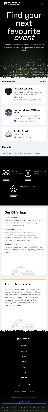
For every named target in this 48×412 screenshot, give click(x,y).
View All (43, 82)
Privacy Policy (20, 391)
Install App (25, 402)
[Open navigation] (42, 3)
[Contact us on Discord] (24, 384)
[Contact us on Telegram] (28, 384)
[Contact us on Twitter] (19, 384)
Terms (31, 391)
